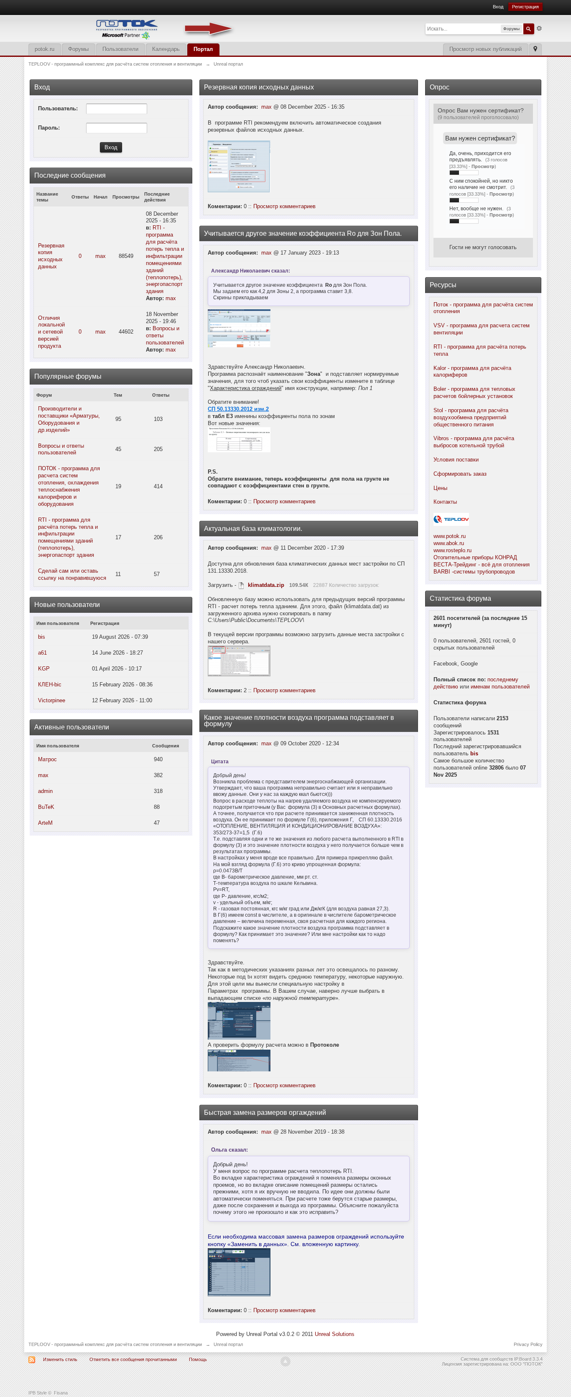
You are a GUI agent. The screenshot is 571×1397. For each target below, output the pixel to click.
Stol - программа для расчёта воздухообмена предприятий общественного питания (470, 417)
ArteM (45, 823)
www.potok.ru (449, 536)
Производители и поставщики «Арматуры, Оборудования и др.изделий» (69, 419)
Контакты (445, 502)
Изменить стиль (60, 1359)
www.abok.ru (448, 543)
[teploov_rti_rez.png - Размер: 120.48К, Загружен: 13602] (239, 320)
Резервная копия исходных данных (51, 256)
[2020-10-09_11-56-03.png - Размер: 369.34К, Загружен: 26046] (239, 1059)
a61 (42, 653)
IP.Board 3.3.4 (528, 1358)
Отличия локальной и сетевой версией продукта (51, 332)
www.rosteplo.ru (452, 550)
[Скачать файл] (241, 585)
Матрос (47, 759)
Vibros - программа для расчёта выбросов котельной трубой (473, 442)
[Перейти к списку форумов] (132, 28)
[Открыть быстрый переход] (535, 49)
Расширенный (539, 28)
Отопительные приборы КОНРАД (475, 557)
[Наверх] (285, 1361)
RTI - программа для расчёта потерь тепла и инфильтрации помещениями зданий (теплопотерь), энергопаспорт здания (165, 259)
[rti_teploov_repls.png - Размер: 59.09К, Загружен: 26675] (239, 1272)
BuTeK (46, 807)
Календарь (166, 49)
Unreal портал (228, 1344)
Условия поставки (456, 459)
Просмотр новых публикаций (485, 49)
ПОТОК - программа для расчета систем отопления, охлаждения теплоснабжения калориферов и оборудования (69, 486)
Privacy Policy (528, 1344)
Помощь (198, 1359)
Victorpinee (51, 700)
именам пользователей (500, 686)
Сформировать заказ (460, 474)
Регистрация (525, 6)
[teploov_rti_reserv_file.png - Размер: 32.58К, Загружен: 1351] (239, 166)
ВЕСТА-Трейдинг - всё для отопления (481, 564)
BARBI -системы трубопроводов (474, 571)
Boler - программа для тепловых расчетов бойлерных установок (474, 392)
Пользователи (120, 49)
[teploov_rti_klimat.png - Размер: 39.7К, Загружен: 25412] (239, 660)
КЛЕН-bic (49, 684)
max (100, 256)
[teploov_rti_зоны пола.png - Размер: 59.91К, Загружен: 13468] (239, 439)
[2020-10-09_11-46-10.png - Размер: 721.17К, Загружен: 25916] (239, 1021)
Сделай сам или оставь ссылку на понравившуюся (72, 574)
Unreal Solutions (334, 1334)
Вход (498, 6)
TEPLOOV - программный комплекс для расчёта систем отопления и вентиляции (115, 1344)
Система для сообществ (487, 1358)
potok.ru (44, 49)
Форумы (78, 49)
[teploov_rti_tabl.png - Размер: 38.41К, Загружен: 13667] (239, 340)
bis (41, 637)
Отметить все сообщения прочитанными (133, 1359)
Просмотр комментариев (284, 206)
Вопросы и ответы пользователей (61, 449)
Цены (440, 488)
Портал (203, 49)
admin (45, 791)
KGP (44, 668)
